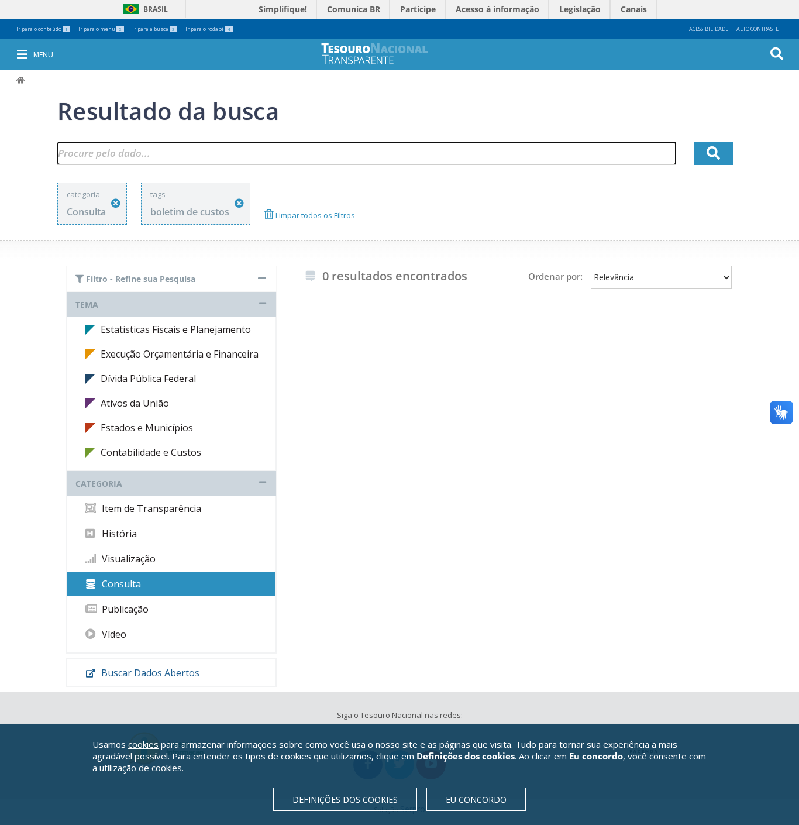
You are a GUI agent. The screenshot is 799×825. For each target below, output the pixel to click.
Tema (86, 304)
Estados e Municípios (147, 427)
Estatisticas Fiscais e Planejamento (176, 329)
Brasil (143, 9)
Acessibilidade (708, 29)
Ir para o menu (100, 29)
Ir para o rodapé (207, 29)
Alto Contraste (757, 29)
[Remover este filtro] (115, 203)
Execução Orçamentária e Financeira (180, 354)
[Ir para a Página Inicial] (382, 53)
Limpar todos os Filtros (314, 215)
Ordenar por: (555, 276)
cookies (143, 744)
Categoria (98, 483)
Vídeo (112, 634)
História (118, 533)
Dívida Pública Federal (148, 378)
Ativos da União (135, 403)
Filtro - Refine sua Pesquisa (139, 278)
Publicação (124, 609)
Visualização (127, 558)
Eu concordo (476, 799)
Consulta (120, 584)
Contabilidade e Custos (151, 452)
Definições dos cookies (345, 799)
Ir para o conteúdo (42, 29)
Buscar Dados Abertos (149, 672)
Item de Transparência (150, 508)
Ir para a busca (153, 29)
